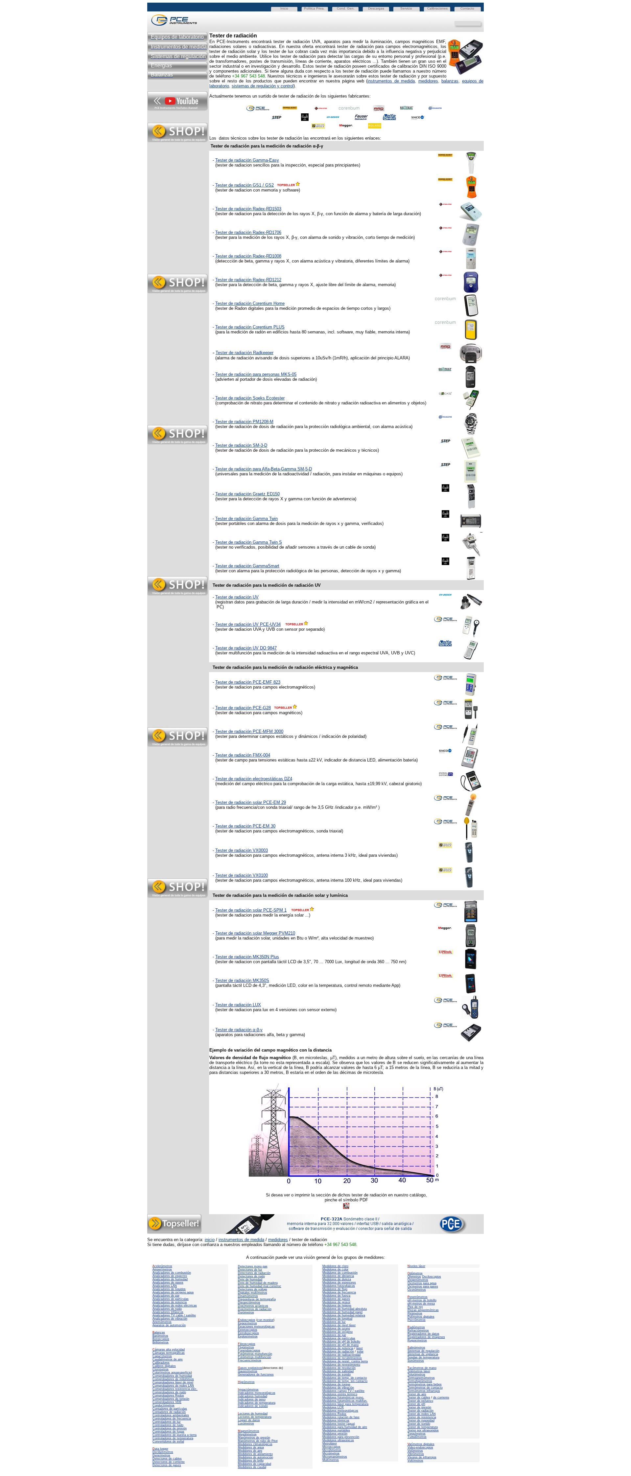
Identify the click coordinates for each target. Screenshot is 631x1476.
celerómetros (162, 1266)
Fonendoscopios (249, 1350)
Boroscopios (160, 1339)
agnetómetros (248, 1431)
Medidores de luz (334, 1322)
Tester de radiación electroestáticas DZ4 (253, 778)
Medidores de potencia (337, 1348)
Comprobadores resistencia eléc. (175, 1389)
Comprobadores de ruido (169, 1392)
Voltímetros (415, 1460)
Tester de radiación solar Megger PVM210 (255, 933)
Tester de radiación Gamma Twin (246, 518)
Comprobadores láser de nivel (172, 1382)
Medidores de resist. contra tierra (345, 1361)
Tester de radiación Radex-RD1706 (248, 232)
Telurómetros (416, 1374)
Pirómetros (415, 1313)
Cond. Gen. (346, 8)
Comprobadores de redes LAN (173, 1385)
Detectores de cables (167, 1458)
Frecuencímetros (249, 1360)
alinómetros (416, 1347)
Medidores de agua (251, 1447)
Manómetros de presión (254, 1437)
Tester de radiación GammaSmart (247, 565)
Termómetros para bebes (425, 1384)
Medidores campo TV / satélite (343, 1391)
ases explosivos (250, 1368)
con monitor (265, 1320)
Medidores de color (335, 1269)
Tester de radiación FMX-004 (242, 755)
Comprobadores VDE (166, 1402)
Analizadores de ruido (167, 1308)
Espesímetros (247, 1323)
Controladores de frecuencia (171, 1418)
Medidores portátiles (336, 1430)
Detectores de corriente (168, 1462)
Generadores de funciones (256, 1374)
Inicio (284, 8)
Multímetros (330, 1460)
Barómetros (160, 1335)
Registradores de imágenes (426, 1337)
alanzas (158, 1332)
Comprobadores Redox (168, 1395)
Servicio (406, 8)
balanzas (449, 81)
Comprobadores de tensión (170, 1398)
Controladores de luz (166, 1421)
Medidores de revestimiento (341, 1364)
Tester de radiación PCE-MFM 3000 (249, 731)
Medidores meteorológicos (340, 1410)
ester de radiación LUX (239, 1004)
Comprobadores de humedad (172, 1375)
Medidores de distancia (338, 1276)
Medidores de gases (336, 1299)
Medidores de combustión (340, 1272)
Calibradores (161, 1362)
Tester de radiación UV (237, 597)
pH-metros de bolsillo (422, 1300)
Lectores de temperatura (254, 1417)
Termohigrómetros (420, 1381)
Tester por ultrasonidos (423, 1430)
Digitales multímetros (252, 1292)
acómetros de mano (422, 1368)
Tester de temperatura (423, 1427)
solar (360, 1351)
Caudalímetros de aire (167, 1359)
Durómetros (246, 1312)
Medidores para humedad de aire (344, 1427)
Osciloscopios (431, 1276)
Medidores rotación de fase (341, 1417)
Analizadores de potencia (169, 1302)
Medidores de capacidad (254, 1463)
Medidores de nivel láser (339, 1325)
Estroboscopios (248, 1333)
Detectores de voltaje (252, 1289)
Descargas (376, 8)
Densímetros (161, 1455)
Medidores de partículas (338, 1338)
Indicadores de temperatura (256, 1402)
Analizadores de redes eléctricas (174, 1305)
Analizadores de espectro (169, 1276)
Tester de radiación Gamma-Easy (247, 160)
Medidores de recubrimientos (342, 1358)
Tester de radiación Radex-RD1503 (248, 208)
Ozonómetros (417, 1289)
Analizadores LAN (164, 1285)
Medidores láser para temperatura (345, 1404)
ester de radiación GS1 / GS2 (246, 185)
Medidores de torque (336, 1384)
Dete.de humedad (250, 1279)
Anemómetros (162, 1322)
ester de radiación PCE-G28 (244, 707)
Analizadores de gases (167, 1282)
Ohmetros (414, 1276)
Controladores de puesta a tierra (174, 1435)
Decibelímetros (162, 1452)
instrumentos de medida (391, 81)
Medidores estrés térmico (339, 1394)
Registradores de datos (423, 1333)
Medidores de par (334, 1335)
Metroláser (329, 1443)
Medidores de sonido (336, 1374)
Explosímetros (248, 1336)
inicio (210, 1239)
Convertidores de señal (168, 1441)
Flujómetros (246, 1347)
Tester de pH (416, 1404)
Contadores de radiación (169, 1412)
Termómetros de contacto (425, 1387)
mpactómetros (248, 1389)
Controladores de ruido (167, 1425)
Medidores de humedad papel (342, 1312)
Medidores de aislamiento (255, 1454)
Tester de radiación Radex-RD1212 (248, 279)
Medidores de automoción (255, 1457)
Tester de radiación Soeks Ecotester (250, 398)
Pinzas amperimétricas (423, 1310)
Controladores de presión (169, 1428)
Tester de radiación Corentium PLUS (250, 327)
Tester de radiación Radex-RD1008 (248, 256)
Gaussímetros (247, 1371)
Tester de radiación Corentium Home (250, 303)
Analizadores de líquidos (169, 1289)
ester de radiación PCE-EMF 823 (249, 682)
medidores (428, 81)
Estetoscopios (247, 1329)
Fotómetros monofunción (255, 1353)
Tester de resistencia (422, 1417)
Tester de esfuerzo (420, 1400)
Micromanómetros (334, 1456)
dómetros (415, 1273)
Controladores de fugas (168, 1431)
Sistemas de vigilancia (423, 1354)
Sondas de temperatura (423, 1357)
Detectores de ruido (251, 1276)
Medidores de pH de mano (340, 1345)
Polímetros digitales (421, 1316)
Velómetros (415, 1450)
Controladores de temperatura (172, 1438)
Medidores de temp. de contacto (344, 1377)
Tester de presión (419, 1407)
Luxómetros (246, 1423)
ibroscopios (246, 1344)
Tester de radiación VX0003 (241, 850)
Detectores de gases (166, 1465)
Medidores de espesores (339, 1282)
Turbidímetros (417, 1437)
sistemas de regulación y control (262, 85)
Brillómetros (160, 1342)
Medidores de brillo (251, 1460)
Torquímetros (417, 1433)
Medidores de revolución (339, 1368)
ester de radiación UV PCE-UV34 (249, 624)
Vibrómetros (416, 1454)
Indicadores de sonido (253, 1406)
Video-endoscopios (420, 1447)
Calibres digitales (164, 1366)
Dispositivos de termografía (257, 1299)
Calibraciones (437, 8)
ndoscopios (246, 1320)
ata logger (160, 1448)
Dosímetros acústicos (253, 1305)
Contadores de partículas (169, 1408)
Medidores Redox (334, 1414)
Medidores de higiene (336, 1305)
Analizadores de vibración (169, 1318)
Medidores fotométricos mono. (343, 1397)
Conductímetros (163, 1405)
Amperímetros (162, 1269)
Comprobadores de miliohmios (173, 1379)
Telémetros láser (419, 1371)
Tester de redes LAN (422, 1414)
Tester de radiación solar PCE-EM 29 (250, 802)
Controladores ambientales (170, 1415)
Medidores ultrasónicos (338, 1440)
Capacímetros (162, 1356)
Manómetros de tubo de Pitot (258, 1440)
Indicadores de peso (252, 1399)
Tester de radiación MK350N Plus (247, 956)
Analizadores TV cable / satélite (174, 1315)
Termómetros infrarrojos (424, 1391)
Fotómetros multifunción (254, 1357)
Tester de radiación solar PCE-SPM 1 (251, 910)
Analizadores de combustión (171, 1272)
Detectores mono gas (253, 1266)
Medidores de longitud (337, 1318)
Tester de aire (417, 1394)
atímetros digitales (421, 1444)
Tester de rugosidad (421, 1420)
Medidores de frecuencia (339, 1292)
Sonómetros (416, 1360)
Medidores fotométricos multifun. (344, 1400)
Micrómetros (330, 1453)
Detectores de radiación (254, 1273)
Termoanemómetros (421, 1377)
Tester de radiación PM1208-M (244, 421)
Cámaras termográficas (168, 1352)
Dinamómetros (248, 1296)
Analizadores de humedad (170, 1279)
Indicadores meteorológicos (256, 1393)
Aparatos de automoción (169, 1325)
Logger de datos (249, 1420)
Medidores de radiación (338, 1351)
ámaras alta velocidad (168, 1349)
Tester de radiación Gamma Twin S (248, 542)
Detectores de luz (250, 1269)
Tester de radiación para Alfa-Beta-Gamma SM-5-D (263, 468)
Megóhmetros (247, 1434)
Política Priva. (314, 8)
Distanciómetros (249, 1302)
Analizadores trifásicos (167, 1312)
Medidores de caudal (252, 1467)
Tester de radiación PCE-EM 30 (245, 826)
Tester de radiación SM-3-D (241, 445)
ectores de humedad (253, 1413)
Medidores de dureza (336, 1279)
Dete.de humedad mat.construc (259, 1286)
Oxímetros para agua (422, 1283)
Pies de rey (415, 1306)
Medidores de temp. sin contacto (344, 1381)
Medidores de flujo (334, 1289)
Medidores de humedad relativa (343, 1315)
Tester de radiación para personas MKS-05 (255, 374)
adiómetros (416, 1327)
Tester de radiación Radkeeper (244, 352)
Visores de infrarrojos (422, 1457)
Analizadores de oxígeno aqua (173, 1292)
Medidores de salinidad (338, 1371)
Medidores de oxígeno (337, 1331)
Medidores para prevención (340, 1437)
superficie (184, 1372)
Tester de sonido (419, 1423)
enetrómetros (418, 1297)
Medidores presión (334, 1433)
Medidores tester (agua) (338, 1423)
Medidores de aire (250, 1450)
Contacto (467, 8)
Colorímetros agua (165, 1372)
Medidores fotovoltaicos (338, 1285)
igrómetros (246, 1382)
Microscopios (331, 1446)
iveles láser (416, 1266)
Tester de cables (419, 1397)
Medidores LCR (333, 1407)
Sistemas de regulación (423, 1350)
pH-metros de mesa (421, 1303)
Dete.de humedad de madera (258, 1282)
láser (359, 1348)
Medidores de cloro (335, 1266)
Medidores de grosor (336, 1302)
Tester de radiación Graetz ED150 (247, 493)
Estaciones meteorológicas (256, 1326)
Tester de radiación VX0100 (241, 875)
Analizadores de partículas (170, 1299)
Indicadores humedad (252, 1396)
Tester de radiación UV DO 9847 (246, 648)
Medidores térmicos (335, 1420)
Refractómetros (418, 1330)
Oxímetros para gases (423, 1286)
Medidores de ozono (336, 1328)
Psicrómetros (417, 1320)
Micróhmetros (331, 1450)
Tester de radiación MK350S (242, 980)
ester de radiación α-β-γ (240, 1029)
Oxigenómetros (418, 1280)
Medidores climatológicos (255, 1444)
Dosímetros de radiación (254, 1309)
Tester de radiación (420, 1410)
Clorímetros (160, 1369)
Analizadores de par (165, 1295)
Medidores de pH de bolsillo (341, 1341)
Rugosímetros (417, 1340)
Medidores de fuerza (336, 1295)
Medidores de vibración (338, 1387)
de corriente (441, 1397)
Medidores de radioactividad (341, 1354)
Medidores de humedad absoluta (344, 1308)
